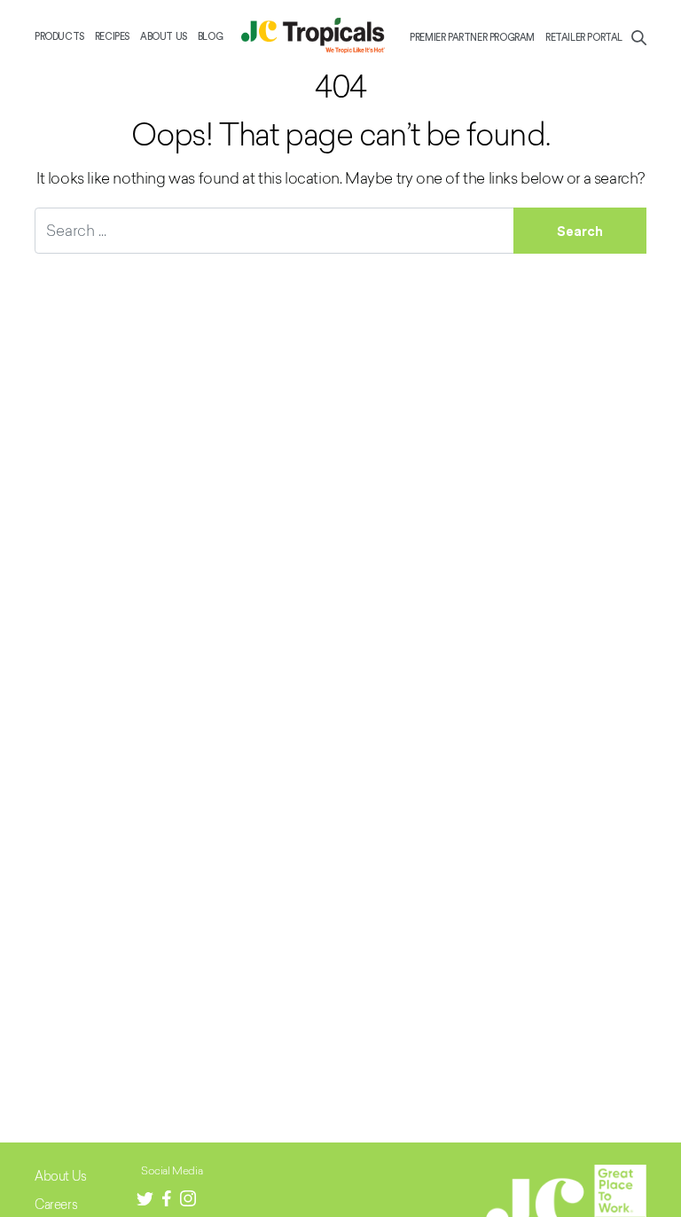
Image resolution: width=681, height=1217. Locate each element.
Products (59, 36)
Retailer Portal (583, 37)
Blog (210, 36)
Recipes (112, 36)
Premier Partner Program (472, 37)
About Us (163, 36)
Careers (56, 1204)
